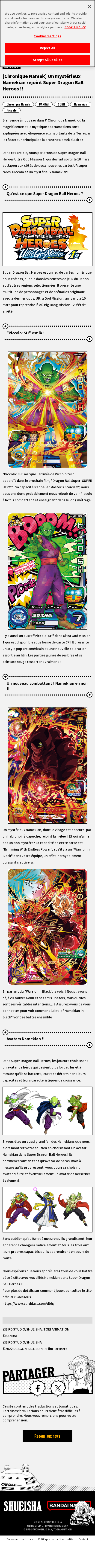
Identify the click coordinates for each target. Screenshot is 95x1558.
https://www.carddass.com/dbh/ (28, 1303)
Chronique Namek (18, 104)
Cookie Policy (75, 27)
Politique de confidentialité (56, 1539)
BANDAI (44, 104)
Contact (83, 1539)
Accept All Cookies (47, 60)
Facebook (37, 1388)
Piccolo (11, 110)
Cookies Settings (47, 36)
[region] (47, 33)
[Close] (89, 6)
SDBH (61, 104)
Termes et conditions (20, 1539)
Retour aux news (47, 1436)
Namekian (80, 104)
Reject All (47, 48)
